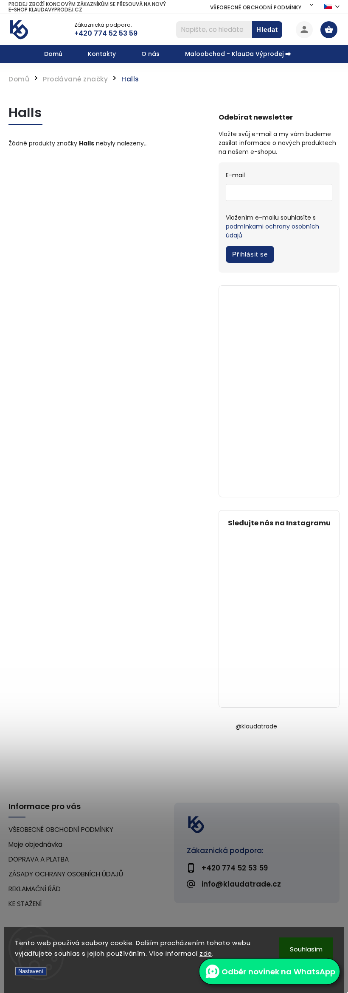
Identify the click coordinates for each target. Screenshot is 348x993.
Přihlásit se (250, 254)
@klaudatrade (256, 726)
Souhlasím (306, 949)
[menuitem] (59, 54)
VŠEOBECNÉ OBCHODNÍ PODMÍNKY (256, 7)
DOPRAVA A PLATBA (38, 859)
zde (205, 953)
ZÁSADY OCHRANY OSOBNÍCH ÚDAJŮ (65, 874)
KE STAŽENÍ (25, 903)
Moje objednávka (35, 844)
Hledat (267, 29)
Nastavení (30, 971)
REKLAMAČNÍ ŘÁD (34, 888)
